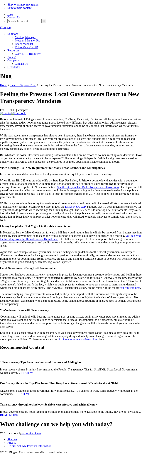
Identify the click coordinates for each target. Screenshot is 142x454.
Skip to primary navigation (22, 4)
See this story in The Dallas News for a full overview (88, 187)
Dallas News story (76, 206)
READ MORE (29, 372)
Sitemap (12, 439)
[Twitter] (5, 113)
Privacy (11, 442)
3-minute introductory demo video (78, 339)
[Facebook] (18, 113)
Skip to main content (19, 7)
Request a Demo (31, 433)
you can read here (129, 287)
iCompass (5, 27)
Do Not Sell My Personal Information (29, 446)
